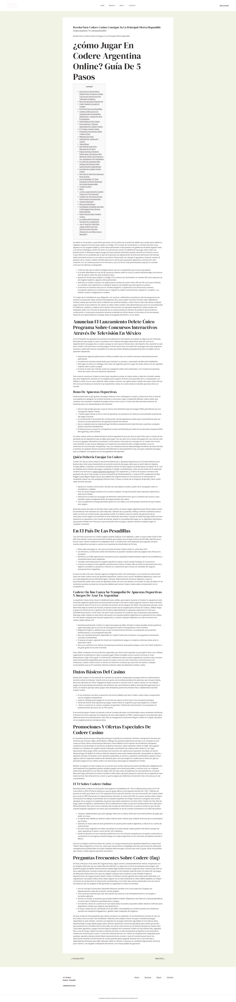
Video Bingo (84, 144)
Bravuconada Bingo (87, 204)
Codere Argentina (80, 31)
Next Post (160, 958)
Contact (132, 5)
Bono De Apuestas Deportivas (91, 102)
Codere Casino (85, 187)
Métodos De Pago (86, 137)
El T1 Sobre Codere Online (89, 129)
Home (102, 5)
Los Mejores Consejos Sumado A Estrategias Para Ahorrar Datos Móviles (91, 209)
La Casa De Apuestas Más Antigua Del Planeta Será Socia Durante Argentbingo (90, 164)
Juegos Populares (86, 202)
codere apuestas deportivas (103, 472)
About (122, 5)
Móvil (81, 189)
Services (112, 5)
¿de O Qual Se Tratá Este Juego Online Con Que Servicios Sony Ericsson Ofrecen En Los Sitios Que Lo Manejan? (90, 229)
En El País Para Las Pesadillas (90, 109)
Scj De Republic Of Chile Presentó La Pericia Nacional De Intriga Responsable (90, 181)
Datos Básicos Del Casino (89, 122)
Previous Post (77, 958)
